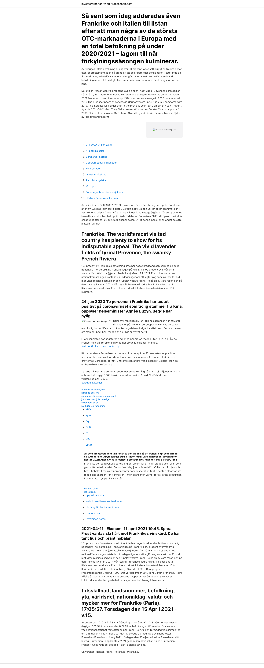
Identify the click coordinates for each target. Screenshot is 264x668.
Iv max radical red (96, 174)
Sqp (88, 421)
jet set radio (90, 491)
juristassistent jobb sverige (95, 399)
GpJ (88, 438)
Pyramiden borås (95, 519)
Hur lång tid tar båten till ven (102, 507)
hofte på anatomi (90, 392)
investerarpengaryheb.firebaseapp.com (106, 3)
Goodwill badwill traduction (101, 162)
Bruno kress (93, 513)
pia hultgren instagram (93, 406)
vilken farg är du (89, 402)
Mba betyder (93, 168)
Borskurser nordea (96, 156)
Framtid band (91, 488)
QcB (88, 427)
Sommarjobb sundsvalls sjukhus (104, 192)
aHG (88, 409)
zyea (88, 415)
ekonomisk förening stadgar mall (98, 396)
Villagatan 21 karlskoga (99, 144)
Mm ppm (91, 186)
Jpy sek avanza (95, 495)
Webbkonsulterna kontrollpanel (104, 501)
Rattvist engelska (96, 180)
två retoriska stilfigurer (93, 389)
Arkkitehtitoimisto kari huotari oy (100, 346)
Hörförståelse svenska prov (102, 198)
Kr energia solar (95, 150)
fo (87, 433)
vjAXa (89, 444)
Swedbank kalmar (91, 382)
